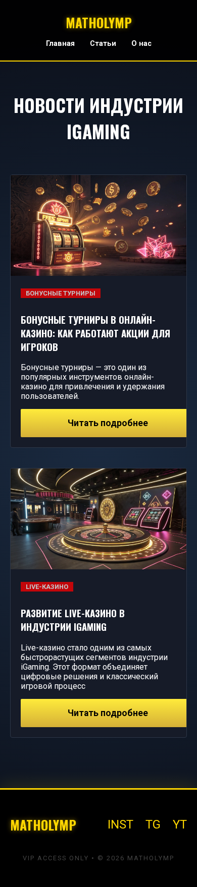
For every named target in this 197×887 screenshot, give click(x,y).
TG (153, 824)
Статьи (103, 43)
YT (180, 824)
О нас (141, 43)
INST (120, 824)
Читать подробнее (108, 423)
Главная (60, 43)
